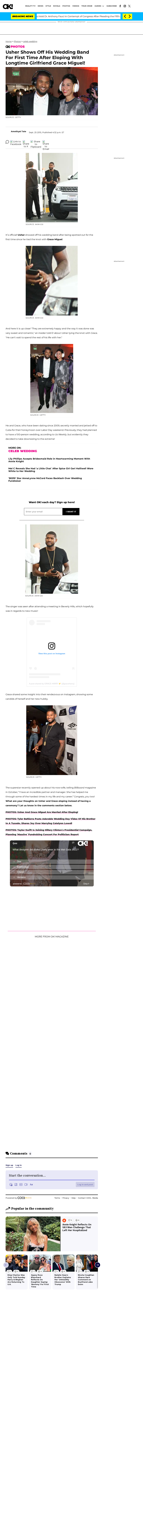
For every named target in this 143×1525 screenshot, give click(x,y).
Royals (56, 6)
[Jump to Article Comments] (7, 142)
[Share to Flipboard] (36, 142)
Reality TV (30, 6)
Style (48, 6)
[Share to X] (26, 142)
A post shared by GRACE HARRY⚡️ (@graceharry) (51, 684)
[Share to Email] (46, 142)
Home (9, 41)
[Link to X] (129, 6)
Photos (17, 41)
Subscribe (112, 6)
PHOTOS (66, 6)
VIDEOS (75, 6)
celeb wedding (30, 41)
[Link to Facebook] (120, 6)
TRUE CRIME (86, 6)
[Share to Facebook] (15, 142)
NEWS (40, 6)
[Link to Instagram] (124, 6)
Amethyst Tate (18, 131)
